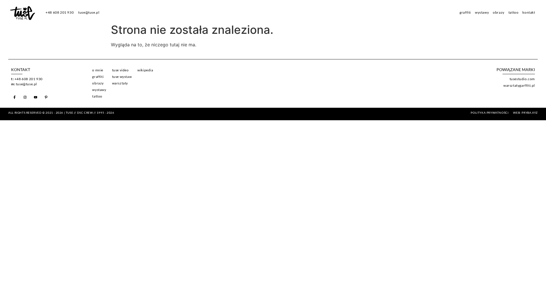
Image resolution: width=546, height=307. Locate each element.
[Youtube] (35, 97)
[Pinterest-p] (46, 97)
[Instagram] (25, 97)
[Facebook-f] (14, 97)
